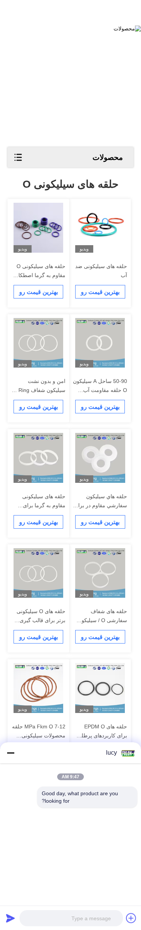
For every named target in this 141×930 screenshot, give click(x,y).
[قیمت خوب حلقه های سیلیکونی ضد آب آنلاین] (100, 228)
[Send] (11, 918)
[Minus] (10, 752)
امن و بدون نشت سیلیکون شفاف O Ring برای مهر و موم (39, 390)
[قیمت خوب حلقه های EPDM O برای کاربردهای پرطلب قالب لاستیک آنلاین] (100, 688)
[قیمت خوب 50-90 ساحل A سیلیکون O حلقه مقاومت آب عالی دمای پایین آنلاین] (100, 343)
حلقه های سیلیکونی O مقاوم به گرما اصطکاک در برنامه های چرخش (39, 275)
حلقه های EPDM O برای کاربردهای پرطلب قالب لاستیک (101, 736)
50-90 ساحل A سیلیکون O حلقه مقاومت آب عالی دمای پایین (100, 390)
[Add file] (131, 918)
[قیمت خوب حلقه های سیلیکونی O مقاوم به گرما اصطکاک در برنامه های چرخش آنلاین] (39, 228)
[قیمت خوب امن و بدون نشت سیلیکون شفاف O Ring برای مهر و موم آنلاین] (39, 343)
